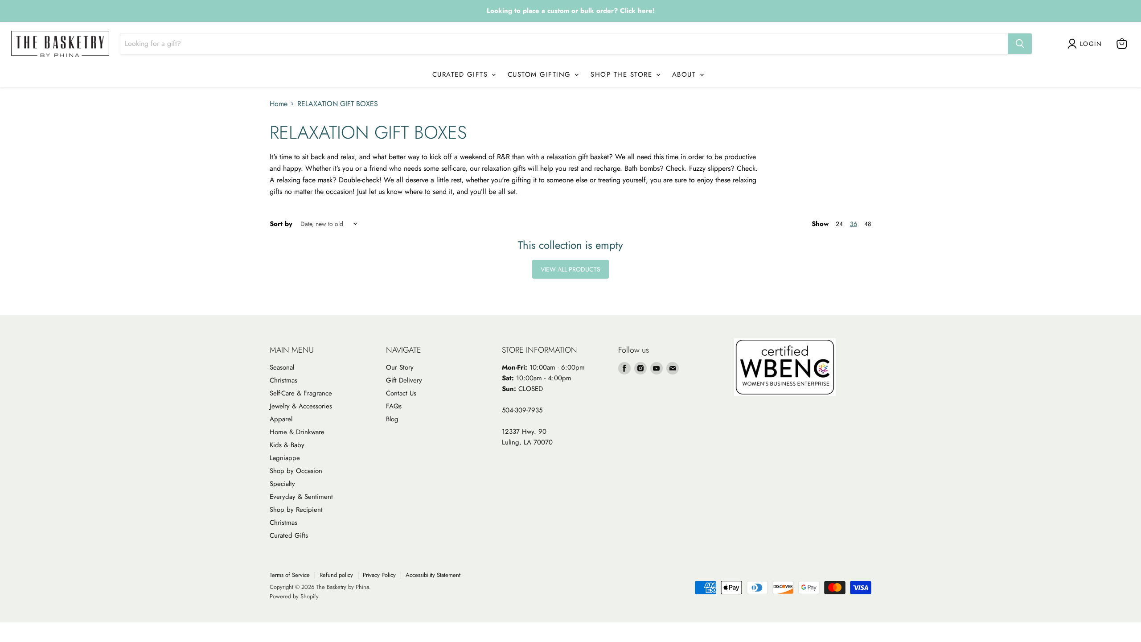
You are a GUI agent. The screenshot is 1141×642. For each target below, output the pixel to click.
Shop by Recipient (296, 509)
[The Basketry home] (60, 44)
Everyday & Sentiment (301, 497)
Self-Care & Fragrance (301, 393)
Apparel (281, 419)
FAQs (394, 406)
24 (839, 223)
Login (1091, 43)
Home (278, 104)
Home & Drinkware (297, 432)
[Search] (1020, 43)
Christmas (283, 380)
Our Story (400, 367)
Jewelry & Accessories (301, 406)
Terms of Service (290, 575)
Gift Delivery (404, 380)
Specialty (282, 484)
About (685, 74)
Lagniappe (285, 458)
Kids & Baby (287, 445)
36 (853, 223)
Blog (392, 419)
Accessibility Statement (433, 575)
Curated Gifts (461, 74)
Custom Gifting (541, 74)
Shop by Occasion (296, 471)
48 (867, 223)
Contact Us (401, 393)
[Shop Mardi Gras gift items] (570, 11)
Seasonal (282, 367)
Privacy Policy (379, 575)
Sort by (281, 224)
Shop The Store (623, 74)
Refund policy (336, 575)
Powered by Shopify (294, 596)
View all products (570, 269)
